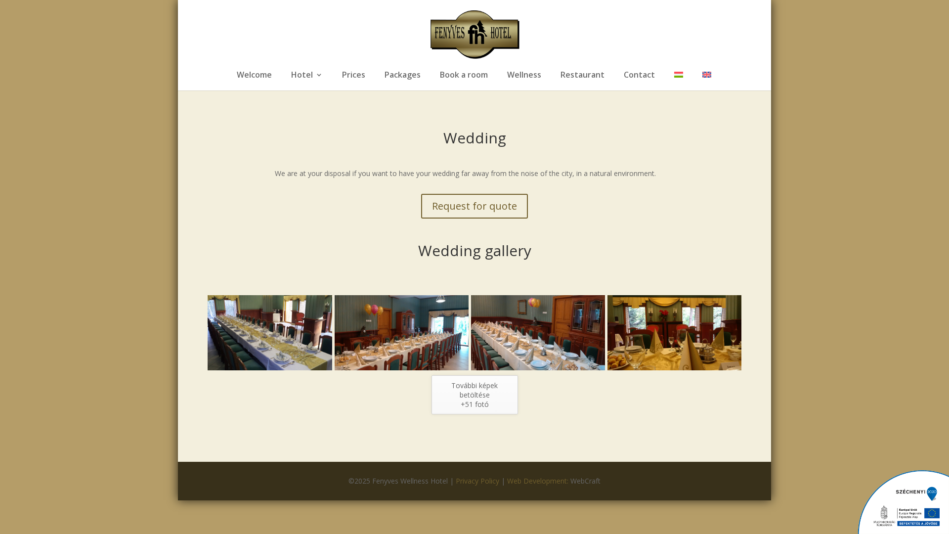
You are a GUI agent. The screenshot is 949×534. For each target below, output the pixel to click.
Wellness (524, 75)
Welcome (254, 75)
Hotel (302, 75)
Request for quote (474, 206)
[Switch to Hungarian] (678, 80)
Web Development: (538, 481)
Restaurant (582, 75)
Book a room (464, 75)
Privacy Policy (477, 481)
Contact (639, 75)
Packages (403, 75)
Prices (353, 75)
